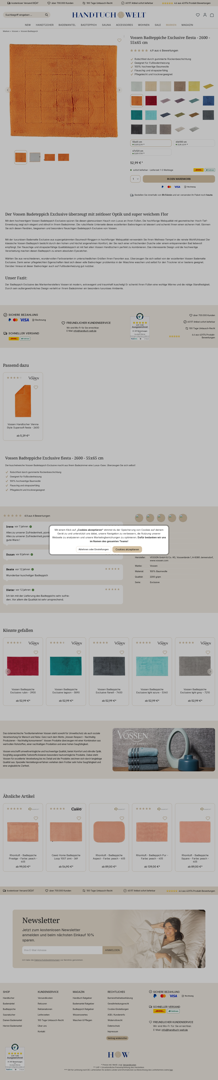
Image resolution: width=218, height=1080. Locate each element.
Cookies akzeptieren (127, 549)
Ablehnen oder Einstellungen (94, 549)
